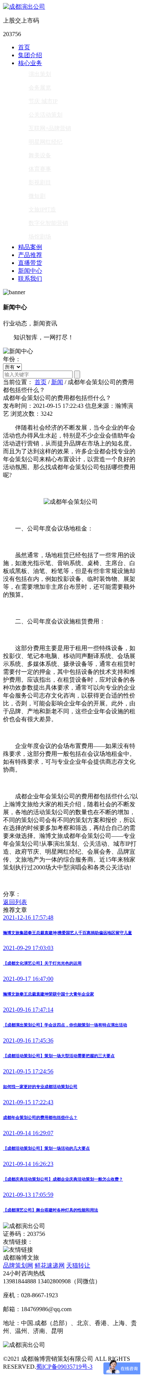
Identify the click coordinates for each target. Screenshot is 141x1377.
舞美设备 (40, 155)
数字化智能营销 (48, 223)
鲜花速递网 (50, 1265)
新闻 (57, 382)
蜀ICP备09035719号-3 (64, 1366)
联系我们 (30, 278)
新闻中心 (30, 270)
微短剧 (37, 196)
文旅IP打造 (42, 210)
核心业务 (30, 63)
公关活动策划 (45, 115)
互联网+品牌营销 (50, 128)
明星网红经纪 (45, 142)
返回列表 (15, 902)
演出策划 (40, 74)
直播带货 (30, 263)
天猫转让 (78, 1265)
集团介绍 (30, 55)
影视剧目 (40, 182)
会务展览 (40, 88)
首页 (24, 47)
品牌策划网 (18, 1265)
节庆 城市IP (43, 101)
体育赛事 (40, 169)
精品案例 (30, 247)
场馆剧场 (40, 237)
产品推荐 (30, 255)
